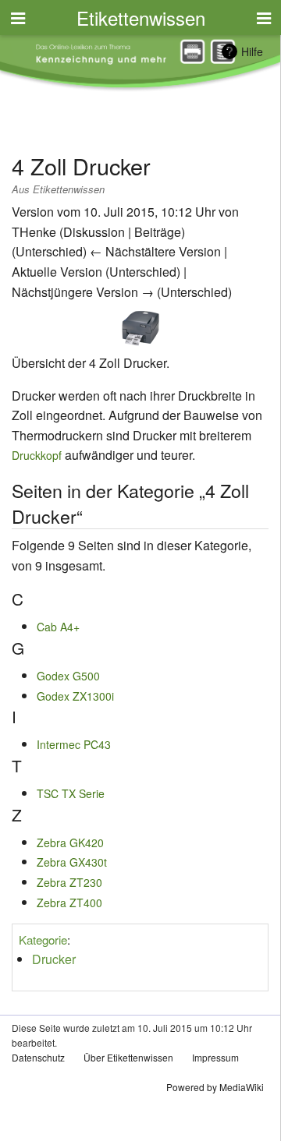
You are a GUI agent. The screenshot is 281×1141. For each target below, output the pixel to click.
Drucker (54, 959)
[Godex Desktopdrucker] (140, 326)
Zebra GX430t (72, 862)
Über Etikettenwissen (128, 1057)
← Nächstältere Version (155, 251)
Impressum (215, 1057)
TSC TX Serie (71, 793)
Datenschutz (38, 1057)
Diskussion (94, 232)
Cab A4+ (58, 626)
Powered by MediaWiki (215, 1086)
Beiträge (157, 232)
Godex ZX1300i (75, 696)
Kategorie (43, 939)
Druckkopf (37, 455)
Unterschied (49, 251)
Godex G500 (68, 676)
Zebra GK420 (70, 842)
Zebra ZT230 (69, 882)
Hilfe (252, 51)
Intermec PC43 (74, 744)
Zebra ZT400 (69, 902)
